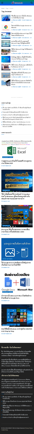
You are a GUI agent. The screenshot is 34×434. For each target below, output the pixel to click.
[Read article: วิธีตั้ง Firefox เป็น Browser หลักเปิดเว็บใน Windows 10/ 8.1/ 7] (5, 67)
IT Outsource (21, 379)
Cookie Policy (4, 430)
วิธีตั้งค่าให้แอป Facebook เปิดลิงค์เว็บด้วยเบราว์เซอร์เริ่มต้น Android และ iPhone (21, 82)
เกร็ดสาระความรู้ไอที (17, 20)
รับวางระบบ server (24, 381)
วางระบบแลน (17, 387)
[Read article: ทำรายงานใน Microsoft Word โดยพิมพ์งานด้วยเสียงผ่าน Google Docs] (17, 282)
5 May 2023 (25, 61)
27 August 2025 (6, 201)
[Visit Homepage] (17, 3)
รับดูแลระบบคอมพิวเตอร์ (11, 381)
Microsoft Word (7, 292)
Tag (7, 8)
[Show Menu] (2, 2)
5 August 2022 (26, 29)
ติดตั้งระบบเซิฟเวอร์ (27, 387)
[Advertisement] (17, 93)
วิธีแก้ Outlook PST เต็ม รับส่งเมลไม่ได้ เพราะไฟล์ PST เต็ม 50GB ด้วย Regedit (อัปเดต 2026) (17, 118)
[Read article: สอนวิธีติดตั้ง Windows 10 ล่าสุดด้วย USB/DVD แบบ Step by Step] (17, 315)
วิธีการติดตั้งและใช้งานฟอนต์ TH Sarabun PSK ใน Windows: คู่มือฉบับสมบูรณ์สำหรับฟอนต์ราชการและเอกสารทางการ (15, 196)
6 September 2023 (27, 20)
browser (11, 8)
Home (2, 8)
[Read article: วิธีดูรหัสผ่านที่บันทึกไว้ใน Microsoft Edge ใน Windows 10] (5, 75)
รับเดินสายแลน (9, 387)
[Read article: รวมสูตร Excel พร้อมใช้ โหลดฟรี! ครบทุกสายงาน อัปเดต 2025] (17, 147)
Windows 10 (6, 190)
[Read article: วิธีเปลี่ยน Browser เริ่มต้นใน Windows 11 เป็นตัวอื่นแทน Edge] (5, 18)
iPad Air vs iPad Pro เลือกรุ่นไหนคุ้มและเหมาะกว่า (16, 115)
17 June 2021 (26, 53)
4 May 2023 (25, 69)
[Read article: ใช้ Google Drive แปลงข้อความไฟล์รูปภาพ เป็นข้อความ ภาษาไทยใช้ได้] (17, 249)
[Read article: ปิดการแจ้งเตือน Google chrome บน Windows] (5, 28)
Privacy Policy (28, 428)
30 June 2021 (26, 37)
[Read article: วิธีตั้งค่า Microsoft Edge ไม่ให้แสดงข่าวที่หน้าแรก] (5, 51)
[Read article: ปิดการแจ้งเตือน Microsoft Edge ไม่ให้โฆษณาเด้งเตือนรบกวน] (5, 35)
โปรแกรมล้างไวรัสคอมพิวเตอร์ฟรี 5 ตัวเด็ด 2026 (15, 112)
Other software (8, 259)
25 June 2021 (26, 45)
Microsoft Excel (8, 157)
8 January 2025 (5, 234)
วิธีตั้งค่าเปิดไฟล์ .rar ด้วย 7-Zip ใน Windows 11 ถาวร (16, 122)
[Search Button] (32, 2)
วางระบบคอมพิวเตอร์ (18, 383)
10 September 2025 (7, 333)
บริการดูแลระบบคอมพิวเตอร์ (9, 379)
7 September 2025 (6, 165)
